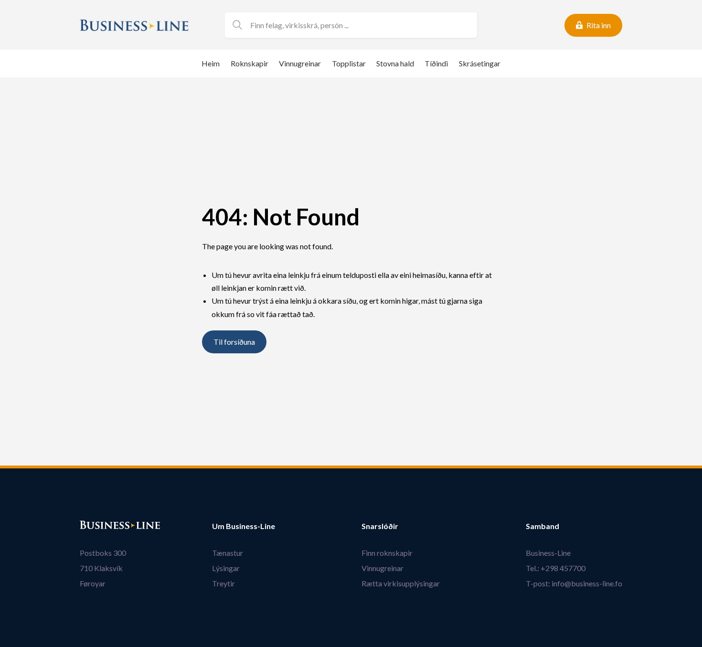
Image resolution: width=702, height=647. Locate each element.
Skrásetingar (479, 63)
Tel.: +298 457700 (555, 568)
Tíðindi (436, 63)
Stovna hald (395, 63)
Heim (211, 63)
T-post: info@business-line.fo (574, 583)
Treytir (223, 583)
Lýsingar (226, 568)
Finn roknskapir (387, 552)
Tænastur (227, 552)
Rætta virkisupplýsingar (401, 583)
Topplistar (349, 63)
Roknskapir (249, 63)
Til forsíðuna (234, 342)
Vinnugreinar (300, 63)
